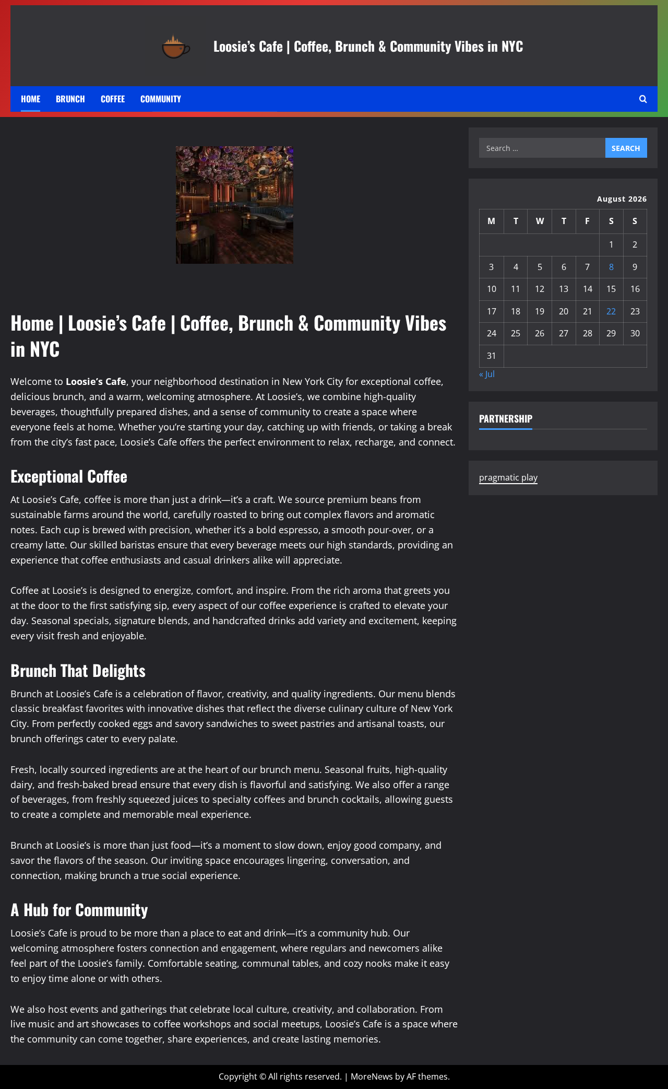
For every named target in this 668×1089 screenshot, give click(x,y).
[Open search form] (643, 99)
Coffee (113, 98)
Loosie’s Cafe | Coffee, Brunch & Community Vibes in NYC (368, 45)
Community (160, 98)
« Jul (487, 374)
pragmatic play (508, 478)
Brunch (70, 98)
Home (30, 98)
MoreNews (372, 1076)
